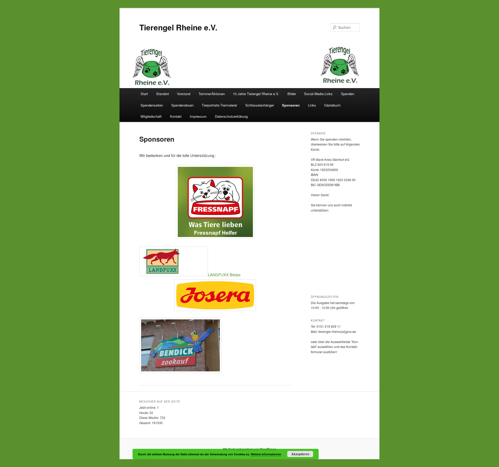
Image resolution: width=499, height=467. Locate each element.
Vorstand (183, 93)
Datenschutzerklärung (231, 116)
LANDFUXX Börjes (224, 274)
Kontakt (176, 116)
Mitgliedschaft (151, 116)
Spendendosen (182, 105)
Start (144, 93)
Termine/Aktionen (212, 93)
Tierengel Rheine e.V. (178, 27)
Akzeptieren (300, 454)
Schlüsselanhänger (259, 105)
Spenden (347, 93)
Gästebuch (332, 105)
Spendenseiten (152, 105)
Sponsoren (291, 105)
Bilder (291, 93)
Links (312, 105)
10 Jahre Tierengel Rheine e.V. (256, 93)
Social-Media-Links (318, 93)
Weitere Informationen (266, 454)
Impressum (198, 116)
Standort (162, 93)
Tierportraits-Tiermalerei (219, 105)
